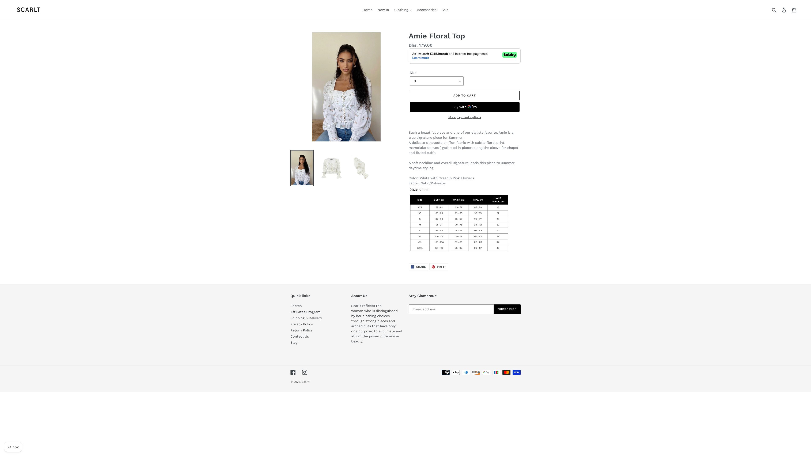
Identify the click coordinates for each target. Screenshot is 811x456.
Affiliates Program (305, 312)
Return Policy (301, 330)
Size (413, 73)
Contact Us (299, 336)
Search (296, 306)
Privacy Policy (301, 324)
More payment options (464, 117)
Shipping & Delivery (306, 318)
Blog (294, 343)
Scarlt (305, 381)
